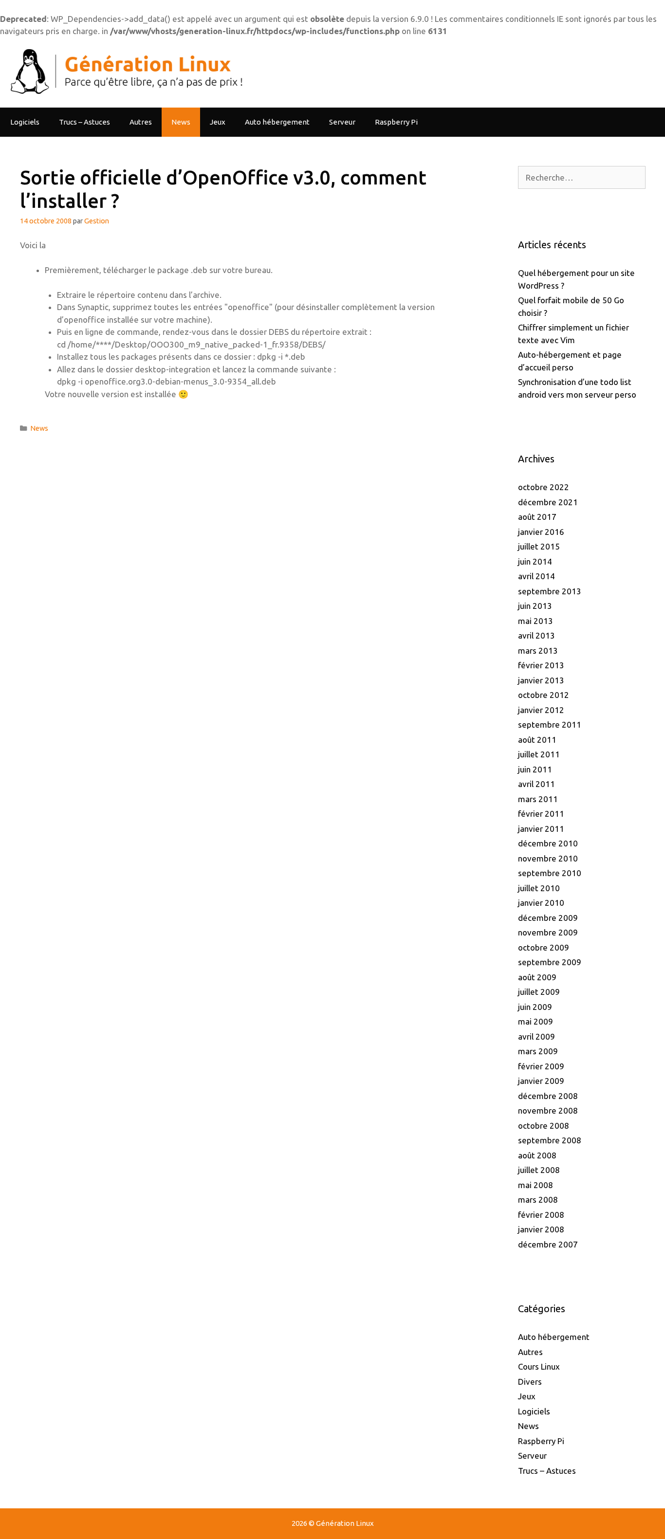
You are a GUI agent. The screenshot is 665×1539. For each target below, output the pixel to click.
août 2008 (537, 1155)
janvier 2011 (541, 828)
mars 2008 (538, 1199)
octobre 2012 (543, 694)
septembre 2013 (549, 591)
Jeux (217, 122)
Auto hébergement (277, 122)
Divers (530, 1381)
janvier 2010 (541, 902)
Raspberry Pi (396, 122)
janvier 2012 (541, 710)
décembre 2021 (548, 502)
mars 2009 (538, 1051)
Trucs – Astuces (84, 122)
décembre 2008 (548, 1095)
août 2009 (537, 977)
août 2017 (537, 516)
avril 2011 (536, 783)
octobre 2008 (543, 1125)
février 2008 (541, 1214)
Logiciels (24, 122)
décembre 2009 (548, 917)
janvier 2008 (541, 1229)
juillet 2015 (539, 546)
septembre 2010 (549, 873)
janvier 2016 (541, 531)
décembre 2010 (548, 843)
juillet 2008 (539, 1169)
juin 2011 (535, 769)
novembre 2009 (548, 932)
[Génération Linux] (124, 71)
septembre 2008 (549, 1140)
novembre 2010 (548, 858)
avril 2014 (536, 576)
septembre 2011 (549, 724)
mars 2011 (538, 799)
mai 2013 (535, 620)
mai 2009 (535, 1021)
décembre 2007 (548, 1244)
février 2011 (541, 813)
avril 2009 (536, 1036)
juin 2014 (535, 561)
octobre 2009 (543, 947)
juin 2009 (535, 1006)
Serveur (342, 122)
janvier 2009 (541, 1080)
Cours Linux (539, 1366)
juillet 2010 (539, 888)
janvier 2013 (541, 680)
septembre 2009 (549, 962)
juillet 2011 (539, 754)
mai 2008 (535, 1185)
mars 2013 (538, 650)
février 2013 (541, 665)
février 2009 (541, 1066)
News (180, 122)
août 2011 (537, 739)
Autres (140, 122)
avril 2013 (536, 635)
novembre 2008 (548, 1110)
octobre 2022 (543, 487)
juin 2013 (535, 605)
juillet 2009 (539, 991)
